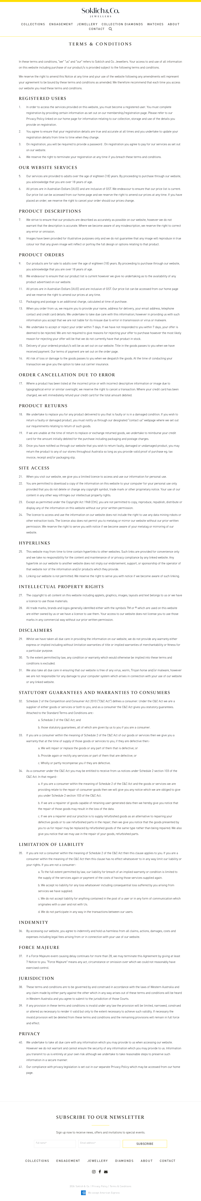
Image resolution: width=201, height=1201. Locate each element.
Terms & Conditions (121, 1186)
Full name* (41, 1142)
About (174, 24)
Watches (155, 24)
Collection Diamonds (122, 24)
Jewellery (87, 24)
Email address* (88, 1142)
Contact (168, 1161)
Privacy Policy (100, 1186)
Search (110, 30)
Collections (33, 24)
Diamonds (124, 1161)
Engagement (61, 24)
